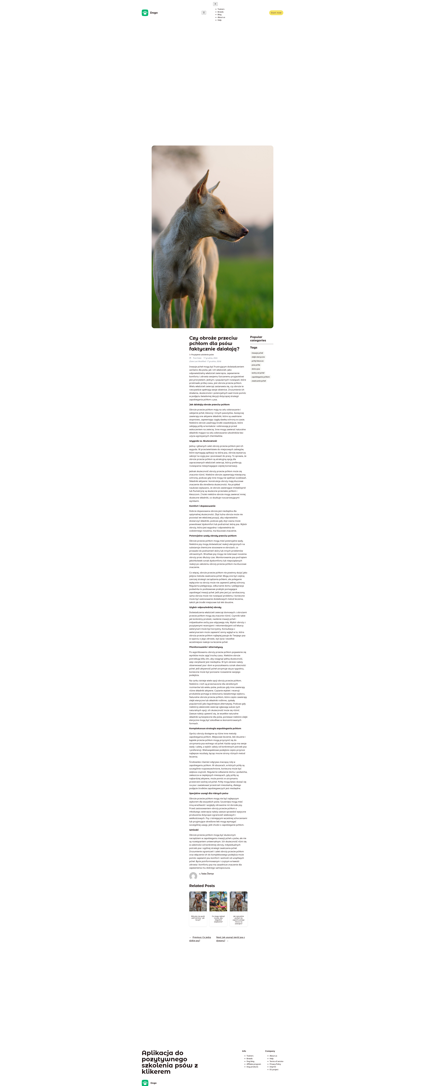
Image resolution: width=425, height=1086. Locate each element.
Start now (276, 12)
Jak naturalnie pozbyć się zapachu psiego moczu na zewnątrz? (238, 920)
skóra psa (256, 369)
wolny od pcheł (258, 373)
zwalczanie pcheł (259, 381)
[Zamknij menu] (215, 4)
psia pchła (256, 365)
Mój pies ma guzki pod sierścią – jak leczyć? (198, 918)
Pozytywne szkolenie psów (202, 354)
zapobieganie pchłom (261, 377)
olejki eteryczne (258, 357)
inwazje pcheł (257, 353)
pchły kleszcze (258, 361)
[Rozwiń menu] (204, 13)
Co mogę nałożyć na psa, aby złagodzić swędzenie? (218, 919)
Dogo (154, 12)
